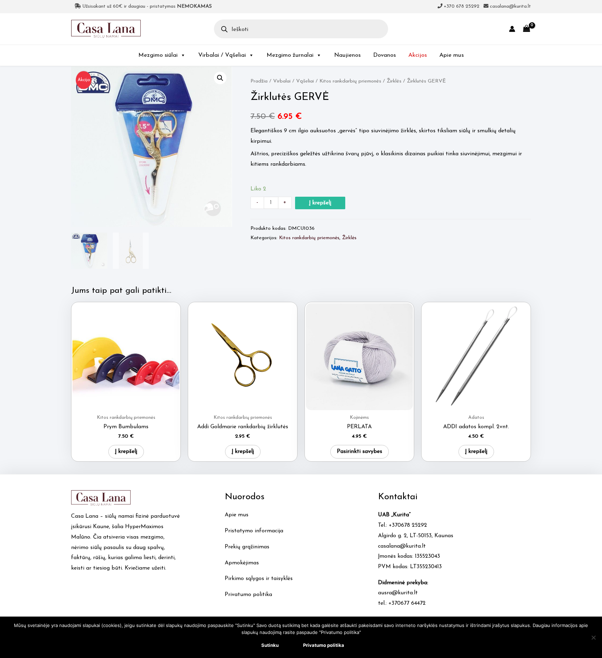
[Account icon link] (512, 29)
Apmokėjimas (242, 563)
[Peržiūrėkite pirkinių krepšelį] (526, 28)
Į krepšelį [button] (126, 451)
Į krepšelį (320, 203)
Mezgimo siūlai (158, 55)
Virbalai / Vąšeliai (222, 55)
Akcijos (417, 55)
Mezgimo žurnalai (290, 55)
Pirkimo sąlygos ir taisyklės (259, 578)
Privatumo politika (248, 594)
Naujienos (347, 55)
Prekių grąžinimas (247, 547)
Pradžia (259, 81)
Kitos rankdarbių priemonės (350, 81)
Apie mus (451, 55)
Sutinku (270, 645)
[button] (220, 78)
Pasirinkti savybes (359, 451)
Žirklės (394, 81)
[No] (593, 637)
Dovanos (384, 55)
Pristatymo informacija (254, 531)
